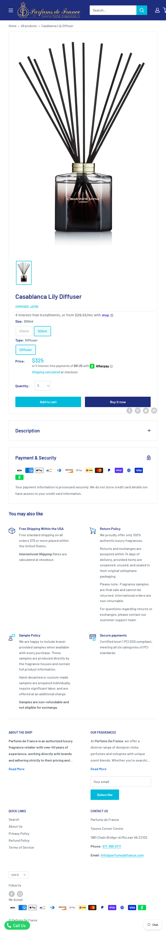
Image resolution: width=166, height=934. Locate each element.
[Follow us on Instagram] (20, 894)
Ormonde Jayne (26, 307)
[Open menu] (11, 10)
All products (29, 26)
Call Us (19, 925)
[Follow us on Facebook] (12, 894)
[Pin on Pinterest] (138, 410)
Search (14, 819)
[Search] (141, 10)
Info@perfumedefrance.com (122, 855)
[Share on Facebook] (129, 410)
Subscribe (105, 795)
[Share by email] (154, 410)
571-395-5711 (111, 846)
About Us (15, 826)
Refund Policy (19, 840)
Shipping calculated (46, 372)
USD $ (15, 875)
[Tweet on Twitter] (146, 410)
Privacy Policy (19, 833)
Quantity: (22, 386)
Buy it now (118, 402)
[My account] (157, 10)
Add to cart (48, 402)
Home (13, 26)
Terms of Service (21, 847)
